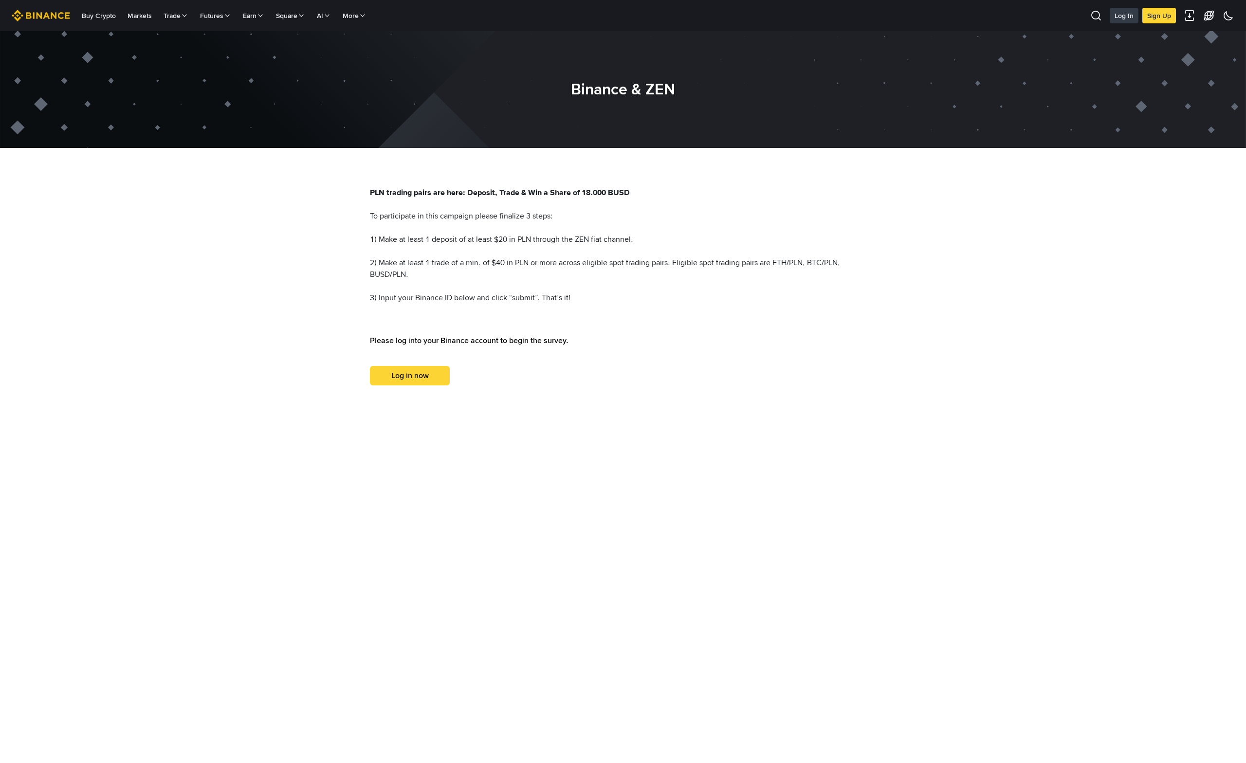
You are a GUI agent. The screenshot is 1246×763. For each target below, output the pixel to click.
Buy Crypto (99, 15)
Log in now (410, 375)
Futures (211, 15)
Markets (140, 15)
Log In (1124, 15)
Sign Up (1159, 15)
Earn (250, 15)
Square (286, 15)
